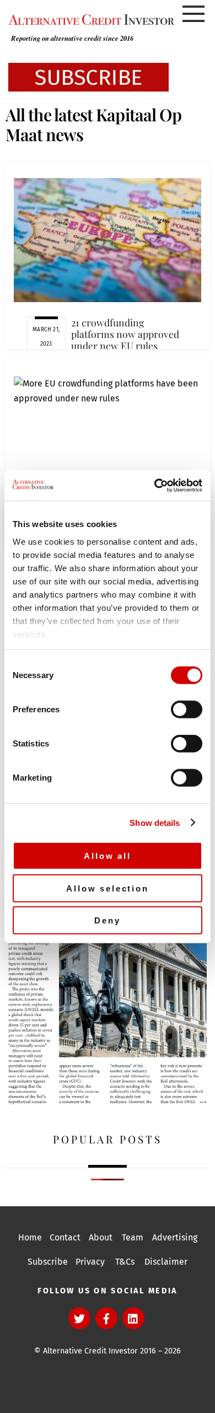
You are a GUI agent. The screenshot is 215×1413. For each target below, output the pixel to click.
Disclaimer (165, 1261)
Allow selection (107, 888)
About (100, 1237)
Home (30, 1237)
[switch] (186, 709)
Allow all (107, 856)
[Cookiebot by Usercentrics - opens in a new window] (154, 485)
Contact (65, 1237)
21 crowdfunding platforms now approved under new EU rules (125, 334)
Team (132, 1237)
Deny (107, 920)
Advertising (174, 1237)
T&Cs (125, 1261)
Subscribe (48, 1261)
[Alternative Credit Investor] (88, 19)
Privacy (90, 1261)
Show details (155, 822)
